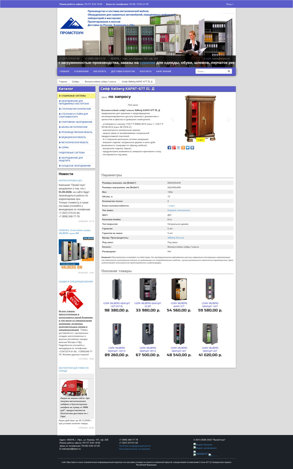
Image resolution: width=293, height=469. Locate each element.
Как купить (99, 71)
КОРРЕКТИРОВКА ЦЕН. (71, 180)
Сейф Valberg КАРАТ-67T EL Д (137, 81)
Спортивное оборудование (76, 121)
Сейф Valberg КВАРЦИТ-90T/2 (148, 349)
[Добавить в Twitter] (188, 147)
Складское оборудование (76, 165)
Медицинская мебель (73, 137)
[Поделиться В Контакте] (192, 147)
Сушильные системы (73, 95)
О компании (81, 71)
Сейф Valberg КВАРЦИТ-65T (210, 349)
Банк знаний (163, 71)
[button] (172, 118)
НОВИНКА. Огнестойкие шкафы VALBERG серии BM (75, 232)
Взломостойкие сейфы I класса (100, 81)
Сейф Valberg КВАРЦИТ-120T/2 (116, 349)
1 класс (171, 205)
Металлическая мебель (74, 142)
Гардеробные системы (72, 152)
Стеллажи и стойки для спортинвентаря (73, 115)
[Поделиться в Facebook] (169, 147)
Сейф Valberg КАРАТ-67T (179, 305)
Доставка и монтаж (123, 71)
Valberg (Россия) (176, 237)
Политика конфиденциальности (135, 445)
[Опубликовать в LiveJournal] (178, 147)
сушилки (137, 62)
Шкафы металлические (74, 126)
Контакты (145, 71)
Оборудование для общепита (71, 159)
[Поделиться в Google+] (174, 147)
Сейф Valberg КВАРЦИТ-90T (179, 349)
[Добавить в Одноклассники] (183, 147)
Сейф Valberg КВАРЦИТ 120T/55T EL (116, 305)
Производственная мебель (76, 132)
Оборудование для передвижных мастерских (74, 102)
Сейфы (75, 81)
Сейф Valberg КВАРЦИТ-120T (210, 305)
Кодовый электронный (179, 210)
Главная (64, 71)
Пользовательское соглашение (134, 448)
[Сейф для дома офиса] (78, 252)
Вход (229, 3)
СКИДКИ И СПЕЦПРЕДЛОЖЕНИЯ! (76, 281)
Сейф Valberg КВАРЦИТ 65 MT (147, 305)
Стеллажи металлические (76, 108)
